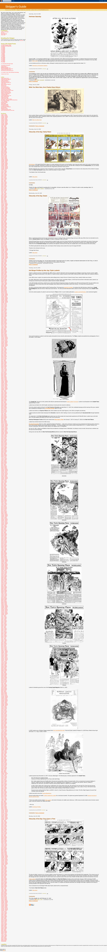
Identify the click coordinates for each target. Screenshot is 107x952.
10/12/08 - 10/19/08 (4, 249)
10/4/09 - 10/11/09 (4, 293)
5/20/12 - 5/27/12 (4, 408)
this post (21, 40)
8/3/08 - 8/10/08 (3, 240)
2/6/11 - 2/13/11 (3, 351)
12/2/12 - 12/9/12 (4, 430)
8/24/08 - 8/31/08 (4, 243)
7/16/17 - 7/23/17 (4, 639)
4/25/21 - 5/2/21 (3, 789)
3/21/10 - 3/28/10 (4, 313)
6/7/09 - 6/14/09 (3, 278)
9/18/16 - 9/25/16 (4, 602)
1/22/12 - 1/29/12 (4, 393)
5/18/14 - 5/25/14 (4, 496)
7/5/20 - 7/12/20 (3, 770)
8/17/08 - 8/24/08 (4, 242)
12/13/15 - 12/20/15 (4, 567)
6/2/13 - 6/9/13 (3, 453)
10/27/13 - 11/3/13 (4, 471)
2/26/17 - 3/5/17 (3, 622)
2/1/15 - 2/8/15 (3, 528)
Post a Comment (33, 81)
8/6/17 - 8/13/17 (3, 642)
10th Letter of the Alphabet (5, 87)
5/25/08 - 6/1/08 (3, 231)
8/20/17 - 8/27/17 (4, 644)
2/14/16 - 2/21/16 (4, 575)
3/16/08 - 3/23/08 (4, 223)
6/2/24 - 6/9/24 (3, 929)
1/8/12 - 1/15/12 (3, 391)
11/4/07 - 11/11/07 (4, 206)
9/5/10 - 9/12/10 (3, 333)
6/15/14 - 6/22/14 (4, 500)
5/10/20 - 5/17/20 (4, 763)
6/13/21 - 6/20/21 (4, 795)
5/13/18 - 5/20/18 (4, 677)
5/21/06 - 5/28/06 (4, 143)
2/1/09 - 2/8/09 (3, 263)
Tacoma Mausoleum (46, 793)
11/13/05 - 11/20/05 (4, 119)
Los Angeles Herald (49, 408)
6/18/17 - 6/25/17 (4, 636)
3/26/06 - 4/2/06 (3, 136)
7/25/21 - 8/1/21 (3, 800)
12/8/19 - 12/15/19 (4, 747)
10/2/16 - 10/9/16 (4, 604)
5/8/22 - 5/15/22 (3, 836)
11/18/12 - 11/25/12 (4, 428)
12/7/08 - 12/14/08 (4, 256)
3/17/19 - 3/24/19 (4, 715)
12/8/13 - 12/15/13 (4, 476)
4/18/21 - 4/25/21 (4, 788)
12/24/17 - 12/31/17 (4, 659)
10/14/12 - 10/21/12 (4, 424)
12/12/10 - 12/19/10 (4, 344)
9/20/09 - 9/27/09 (4, 291)
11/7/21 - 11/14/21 (4, 813)
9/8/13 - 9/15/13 (3, 465)
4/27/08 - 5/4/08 (3, 228)
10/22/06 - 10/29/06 (4, 160)
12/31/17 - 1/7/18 (4, 660)
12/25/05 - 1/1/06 (4, 125)
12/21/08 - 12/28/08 (4, 257)
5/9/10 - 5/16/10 (3, 318)
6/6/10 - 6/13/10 (3, 322)
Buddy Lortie (39, 899)
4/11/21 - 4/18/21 (4, 787)
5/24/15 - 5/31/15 (4, 542)
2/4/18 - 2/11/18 (3, 665)
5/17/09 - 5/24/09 (4, 276)
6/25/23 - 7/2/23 (3, 887)
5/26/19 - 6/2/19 (3, 724)
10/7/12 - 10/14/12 (4, 423)
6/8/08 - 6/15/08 (3, 233)
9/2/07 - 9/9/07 (3, 198)
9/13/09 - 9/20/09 (4, 290)
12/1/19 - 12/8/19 (4, 746)
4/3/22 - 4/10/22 (3, 831)
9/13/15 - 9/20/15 (4, 556)
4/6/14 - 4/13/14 (3, 491)
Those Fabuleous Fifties (5, 100)
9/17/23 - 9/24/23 (4, 897)
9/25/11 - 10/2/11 (4, 378)
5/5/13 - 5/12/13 (3, 449)
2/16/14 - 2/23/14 (4, 485)
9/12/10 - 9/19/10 (4, 334)
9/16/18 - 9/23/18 (4, 692)
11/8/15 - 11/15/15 (4, 563)
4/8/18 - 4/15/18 (3, 672)
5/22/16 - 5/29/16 (4, 587)
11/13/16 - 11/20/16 (4, 609)
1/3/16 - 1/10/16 (3, 570)
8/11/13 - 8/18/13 (4, 461)
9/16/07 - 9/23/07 (4, 200)
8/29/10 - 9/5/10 (3, 332)
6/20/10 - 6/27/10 (4, 323)
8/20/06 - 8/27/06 (4, 152)
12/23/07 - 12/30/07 (4, 212)
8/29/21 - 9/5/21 (3, 804)
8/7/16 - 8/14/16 (3, 597)
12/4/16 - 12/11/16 (4, 612)
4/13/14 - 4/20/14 (4, 492)
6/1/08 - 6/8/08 (3, 232)
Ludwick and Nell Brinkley (80, 291)
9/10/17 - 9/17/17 (4, 646)
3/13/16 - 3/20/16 (4, 579)
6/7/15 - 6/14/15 (3, 544)
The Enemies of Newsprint (5, 65)
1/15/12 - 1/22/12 (4, 392)
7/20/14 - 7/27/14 (4, 504)
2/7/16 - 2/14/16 (3, 574)
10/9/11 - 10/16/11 (4, 380)
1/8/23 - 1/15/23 (3, 866)
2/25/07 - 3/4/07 (3, 176)
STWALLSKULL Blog (4, 98)
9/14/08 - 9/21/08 (4, 245)
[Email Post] (47, 68)
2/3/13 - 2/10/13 (3, 438)
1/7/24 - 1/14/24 (3, 911)
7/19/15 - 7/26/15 (4, 549)
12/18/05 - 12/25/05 (4, 124)
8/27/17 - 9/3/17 (3, 645)
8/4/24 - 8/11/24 (3, 937)
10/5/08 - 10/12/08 (4, 248)
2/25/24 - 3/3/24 (3, 917)
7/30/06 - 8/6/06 (3, 150)
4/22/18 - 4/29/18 (4, 674)
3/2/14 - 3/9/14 (3, 487)
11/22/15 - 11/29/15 (4, 565)
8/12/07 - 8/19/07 (4, 196)
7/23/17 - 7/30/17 (4, 640)
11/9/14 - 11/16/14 (4, 518)
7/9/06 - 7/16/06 (3, 147)
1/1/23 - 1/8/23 (3, 865)
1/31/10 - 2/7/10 (3, 307)
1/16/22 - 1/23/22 (4, 822)
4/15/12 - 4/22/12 (4, 403)
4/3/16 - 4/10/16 (3, 581)
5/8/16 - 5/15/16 (3, 586)
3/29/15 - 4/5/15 (3, 535)
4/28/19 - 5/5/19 (3, 720)
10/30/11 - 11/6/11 (4, 382)
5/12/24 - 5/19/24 (4, 927)
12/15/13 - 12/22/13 (4, 477)
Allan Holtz (3, 34)
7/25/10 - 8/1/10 (3, 328)
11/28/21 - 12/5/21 (4, 816)
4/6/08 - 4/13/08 (3, 225)
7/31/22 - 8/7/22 (3, 846)
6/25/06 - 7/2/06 (3, 145)
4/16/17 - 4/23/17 (4, 628)
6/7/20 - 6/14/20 (3, 766)
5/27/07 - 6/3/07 (3, 187)
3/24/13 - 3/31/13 (4, 444)
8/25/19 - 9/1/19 (3, 735)
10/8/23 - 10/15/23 (4, 900)
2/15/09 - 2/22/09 (4, 264)
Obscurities (34, 176)
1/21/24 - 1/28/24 (4, 913)
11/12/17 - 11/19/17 (4, 654)
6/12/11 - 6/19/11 (4, 365)
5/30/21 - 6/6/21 (3, 793)
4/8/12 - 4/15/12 (3, 402)
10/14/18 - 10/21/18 (4, 696)
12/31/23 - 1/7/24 (4, 910)
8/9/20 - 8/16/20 (3, 771)
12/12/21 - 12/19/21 (4, 817)
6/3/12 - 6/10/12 (3, 409)
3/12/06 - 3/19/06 (4, 134)
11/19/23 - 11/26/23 (4, 905)
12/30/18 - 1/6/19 (4, 705)
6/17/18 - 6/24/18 (4, 681)
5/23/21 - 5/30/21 (4, 792)
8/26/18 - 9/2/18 (3, 690)
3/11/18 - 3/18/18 (4, 669)
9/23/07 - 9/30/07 (4, 201)
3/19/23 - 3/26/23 (4, 875)
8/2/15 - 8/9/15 (3, 551)
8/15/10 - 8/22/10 (4, 330)
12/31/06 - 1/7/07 (4, 169)
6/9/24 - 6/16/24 (3, 930)
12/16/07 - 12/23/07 (4, 211)
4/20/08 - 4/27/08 (4, 227)
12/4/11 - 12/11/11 (4, 387)
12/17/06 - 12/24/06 (4, 167)
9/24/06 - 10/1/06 (4, 157)
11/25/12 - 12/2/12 (4, 429)
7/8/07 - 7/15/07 (3, 192)
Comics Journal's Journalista (6, 89)
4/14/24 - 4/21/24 (4, 923)
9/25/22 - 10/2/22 (4, 853)
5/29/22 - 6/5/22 (3, 838)
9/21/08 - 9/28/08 (4, 246)
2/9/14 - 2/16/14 (3, 484)
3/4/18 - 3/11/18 (3, 668)
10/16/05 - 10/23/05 (4, 116)
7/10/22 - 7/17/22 (4, 843)
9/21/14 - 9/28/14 (4, 512)
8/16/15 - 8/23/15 (4, 553)
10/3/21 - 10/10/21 (4, 809)
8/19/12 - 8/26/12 (4, 417)
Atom (4, 950)
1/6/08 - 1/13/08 (3, 214)
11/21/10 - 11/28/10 (4, 342)
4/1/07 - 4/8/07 (3, 180)
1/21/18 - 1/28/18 (4, 663)
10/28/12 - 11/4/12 (4, 426)
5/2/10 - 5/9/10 (3, 317)
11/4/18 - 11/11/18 (4, 698)
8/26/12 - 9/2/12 (3, 418)
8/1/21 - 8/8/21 (3, 801)
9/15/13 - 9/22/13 (4, 466)
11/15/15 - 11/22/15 (4, 564)
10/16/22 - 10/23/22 (4, 856)
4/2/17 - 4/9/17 (3, 626)
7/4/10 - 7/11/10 (3, 325)
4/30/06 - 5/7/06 (3, 140)
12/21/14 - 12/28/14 (4, 523)
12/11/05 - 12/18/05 (4, 123)
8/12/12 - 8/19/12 (4, 416)
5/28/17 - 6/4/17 (3, 633)
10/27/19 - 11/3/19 (4, 742)
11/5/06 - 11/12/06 (4, 162)
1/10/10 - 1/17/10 (4, 304)
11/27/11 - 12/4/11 (4, 386)
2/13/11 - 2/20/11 (4, 352)
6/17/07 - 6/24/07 (4, 190)
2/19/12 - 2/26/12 (4, 396)
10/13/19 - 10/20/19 (4, 740)
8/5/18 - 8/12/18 (3, 687)
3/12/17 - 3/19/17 (4, 624)
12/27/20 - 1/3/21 (4, 774)
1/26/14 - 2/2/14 (3, 482)
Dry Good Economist (34, 424)
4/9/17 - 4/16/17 (3, 627)
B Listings (3, 47)
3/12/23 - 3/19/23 (4, 874)
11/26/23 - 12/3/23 (4, 906)
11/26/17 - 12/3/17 (4, 656)
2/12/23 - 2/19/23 (4, 870)
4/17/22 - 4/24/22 (4, 833)
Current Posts (3, 941)
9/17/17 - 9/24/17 (4, 647)
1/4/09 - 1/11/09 (3, 259)
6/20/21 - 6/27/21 (4, 796)
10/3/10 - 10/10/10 (4, 336)
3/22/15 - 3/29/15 (4, 534)
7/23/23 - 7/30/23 (4, 890)
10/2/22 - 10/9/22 (4, 854)
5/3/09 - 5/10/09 (3, 274)
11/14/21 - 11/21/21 (4, 814)
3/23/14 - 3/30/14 (4, 489)
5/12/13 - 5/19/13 (4, 450)
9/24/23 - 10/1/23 (4, 898)
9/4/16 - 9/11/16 (3, 600)
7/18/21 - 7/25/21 (4, 799)
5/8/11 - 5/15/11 (3, 361)
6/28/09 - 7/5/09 (3, 281)
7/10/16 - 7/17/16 (4, 593)
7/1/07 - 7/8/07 (3, 191)
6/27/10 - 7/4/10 (3, 324)
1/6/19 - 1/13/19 (3, 706)
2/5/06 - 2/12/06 (3, 130)
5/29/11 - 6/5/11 (3, 363)
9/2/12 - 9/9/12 (3, 419)
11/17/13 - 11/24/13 (4, 474)
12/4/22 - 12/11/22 (4, 862)
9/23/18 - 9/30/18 (4, 693)
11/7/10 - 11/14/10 (4, 340)
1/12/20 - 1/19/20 (4, 751)
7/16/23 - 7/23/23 (4, 889)
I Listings (3, 53)
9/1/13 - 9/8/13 (3, 464)
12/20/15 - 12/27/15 (4, 568)
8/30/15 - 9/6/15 (3, 554)
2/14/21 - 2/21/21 (4, 780)
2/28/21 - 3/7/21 (3, 782)
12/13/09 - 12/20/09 (4, 301)
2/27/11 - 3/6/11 (3, 354)
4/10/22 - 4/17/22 (4, 832)
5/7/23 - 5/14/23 (3, 881)
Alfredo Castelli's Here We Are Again (7, 90)
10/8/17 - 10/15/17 (4, 650)
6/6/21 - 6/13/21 (3, 794)
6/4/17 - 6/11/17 (3, 634)
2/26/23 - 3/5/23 (3, 872)
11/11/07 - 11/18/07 (4, 207)
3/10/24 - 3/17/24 (4, 919)
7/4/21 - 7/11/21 (3, 797)
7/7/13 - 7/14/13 (3, 457)
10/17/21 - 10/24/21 (4, 810)
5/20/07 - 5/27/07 (4, 186)
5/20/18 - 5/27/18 (4, 678)
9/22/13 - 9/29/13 (4, 467)
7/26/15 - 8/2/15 (3, 550)
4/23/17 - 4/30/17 (4, 629)
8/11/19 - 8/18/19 (4, 733)
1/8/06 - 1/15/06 (3, 126)
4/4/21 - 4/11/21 (3, 786)
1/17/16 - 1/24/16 (4, 572)
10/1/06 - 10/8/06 (4, 158)
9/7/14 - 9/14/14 (3, 510)
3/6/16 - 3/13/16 (3, 578)
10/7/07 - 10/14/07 (4, 203)
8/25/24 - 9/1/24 (3, 940)
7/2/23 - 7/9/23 (3, 888)
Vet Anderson (32, 164)
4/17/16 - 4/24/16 (4, 583)
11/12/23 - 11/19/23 (4, 904)
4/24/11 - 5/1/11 (3, 359)
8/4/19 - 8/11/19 (3, 732)
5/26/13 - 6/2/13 (3, 452)
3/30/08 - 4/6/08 (3, 224)
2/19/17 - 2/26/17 (4, 621)
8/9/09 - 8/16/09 (3, 286)
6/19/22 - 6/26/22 (4, 841)
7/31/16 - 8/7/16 (3, 596)
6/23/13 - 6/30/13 (4, 455)
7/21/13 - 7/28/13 (4, 459)
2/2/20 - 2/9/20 (3, 754)
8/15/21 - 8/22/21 (4, 803)
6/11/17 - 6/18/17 (4, 635)
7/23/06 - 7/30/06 (4, 149)
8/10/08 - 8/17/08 (4, 241)
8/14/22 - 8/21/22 (4, 848)
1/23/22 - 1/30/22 (4, 823)
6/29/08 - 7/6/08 (3, 236)
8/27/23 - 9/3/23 (3, 895)
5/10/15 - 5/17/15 (4, 540)
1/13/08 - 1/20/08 (4, 215)
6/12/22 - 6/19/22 (4, 840)
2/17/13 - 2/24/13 (4, 440)
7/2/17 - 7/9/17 (3, 638)
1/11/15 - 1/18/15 (4, 526)
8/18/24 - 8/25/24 (4, 939)
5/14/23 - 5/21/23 (4, 882)
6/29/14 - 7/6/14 (3, 501)
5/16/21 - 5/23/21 (4, 791)
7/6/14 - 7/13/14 (3, 502)
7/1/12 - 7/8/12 (3, 413)
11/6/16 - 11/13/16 (4, 608)
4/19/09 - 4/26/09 (4, 272)
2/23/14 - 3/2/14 (3, 486)
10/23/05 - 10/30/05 (4, 117)
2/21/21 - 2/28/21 (4, 781)
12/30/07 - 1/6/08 (4, 213)
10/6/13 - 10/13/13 (4, 468)
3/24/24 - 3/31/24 (4, 921)
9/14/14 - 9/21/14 (4, 511)
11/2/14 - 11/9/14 (4, 517)
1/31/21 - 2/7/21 (3, 778)
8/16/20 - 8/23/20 (4, 772)
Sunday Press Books (4, 97)
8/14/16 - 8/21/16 (4, 598)
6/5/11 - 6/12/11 (3, 364)
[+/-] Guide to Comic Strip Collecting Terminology (10, 72)
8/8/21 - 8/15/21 (3, 802)
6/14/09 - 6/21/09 (4, 279)
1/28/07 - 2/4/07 (3, 172)
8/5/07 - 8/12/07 (3, 195)
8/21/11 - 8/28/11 (4, 374)
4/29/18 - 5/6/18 (3, 675)
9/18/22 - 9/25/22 (4, 852)
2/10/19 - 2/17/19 (4, 711)
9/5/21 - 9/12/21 (3, 805)
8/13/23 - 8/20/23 (4, 893)
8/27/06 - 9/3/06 (3, 153)
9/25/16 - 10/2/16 (4, 603)
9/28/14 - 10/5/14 (4, 513)
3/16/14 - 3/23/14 (4, 488)
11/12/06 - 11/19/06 (4, 163)
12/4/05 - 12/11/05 (4, 122)
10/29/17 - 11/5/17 (4, 652)
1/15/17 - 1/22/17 (4, 617)
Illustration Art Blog (4, 102)
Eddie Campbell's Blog (5, 96)
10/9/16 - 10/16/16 (4, 605)
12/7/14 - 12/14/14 (4, 521)
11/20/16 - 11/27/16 (4, 610)
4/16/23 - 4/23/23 (4, 878)
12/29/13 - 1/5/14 (4, 479)
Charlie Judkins (40, 188)
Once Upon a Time (59, 419)
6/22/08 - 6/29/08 (4, 235)
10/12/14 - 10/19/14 (4, 514)
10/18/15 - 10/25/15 (4, 560)
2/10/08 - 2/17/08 (4, 218)
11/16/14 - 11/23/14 (4, 519)
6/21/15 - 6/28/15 (4, 546)
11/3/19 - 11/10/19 (4, 743)
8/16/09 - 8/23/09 (4, 287)
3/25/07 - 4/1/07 (3, 179)
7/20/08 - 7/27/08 (4, 238)
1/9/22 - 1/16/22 (3, 821)
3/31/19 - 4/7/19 (3, 717)
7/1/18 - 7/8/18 (3, 683)
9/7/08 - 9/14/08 (3, 244)
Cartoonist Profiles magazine (6, 79)
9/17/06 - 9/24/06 (4, 156)
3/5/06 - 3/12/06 (3, 133)
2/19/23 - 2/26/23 (4, 871)
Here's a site (35, 61)
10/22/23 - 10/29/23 (4, 902)
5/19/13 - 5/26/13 (4, 451)
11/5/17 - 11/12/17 (4, 653)
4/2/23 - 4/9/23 (3, 876)
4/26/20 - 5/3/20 (3, 761)
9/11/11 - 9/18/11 (4, 376)
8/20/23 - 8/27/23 (4, 894)
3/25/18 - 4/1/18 (3, 671)
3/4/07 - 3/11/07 (3, 177)
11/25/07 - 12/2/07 (4, 209)
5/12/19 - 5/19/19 (4, 722)
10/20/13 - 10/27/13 (4, 470)
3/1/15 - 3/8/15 (3, 532)
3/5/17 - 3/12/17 (3, 623)
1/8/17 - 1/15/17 (3, 616)
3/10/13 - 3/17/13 (4, 442)
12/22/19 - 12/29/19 (4, 749)
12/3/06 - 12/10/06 (4, 165)
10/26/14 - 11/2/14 (4, 516)
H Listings (3, 52)
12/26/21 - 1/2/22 (4, 819)
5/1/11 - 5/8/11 (3, 360)
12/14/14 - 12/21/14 (4, 522)
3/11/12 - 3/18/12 (4, 399)
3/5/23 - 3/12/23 (3, 873)
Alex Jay (2, 32)
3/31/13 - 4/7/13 (3, 445)
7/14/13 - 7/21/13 (4, 458)
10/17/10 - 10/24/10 (4, 337)
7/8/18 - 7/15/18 (3, 684)
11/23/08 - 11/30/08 (4, 254)
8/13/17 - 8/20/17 (4, 643)
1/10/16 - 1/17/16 (4, 571)
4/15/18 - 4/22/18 (4, 673)
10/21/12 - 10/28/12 (4, 425)
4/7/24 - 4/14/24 (3, 922)
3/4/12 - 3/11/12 (3, 398)
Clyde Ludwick (48, 800)
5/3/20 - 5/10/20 (3, 762)
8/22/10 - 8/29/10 (4, 331)
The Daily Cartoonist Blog (5, 88)
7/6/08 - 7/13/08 (3, 237)
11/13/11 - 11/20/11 (4, 384)
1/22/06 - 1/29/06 (4, 128)
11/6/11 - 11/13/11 (4, 383)
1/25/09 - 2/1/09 (3, 262)
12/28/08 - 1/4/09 (4, 258)
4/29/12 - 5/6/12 (3, 405)
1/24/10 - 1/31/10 (4, 306)
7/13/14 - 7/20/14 (4, 503)
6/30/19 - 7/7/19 (3, 728)
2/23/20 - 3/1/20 (3, 757)
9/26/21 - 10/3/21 (4, 808)
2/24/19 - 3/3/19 (3, 712)
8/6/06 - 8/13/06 (3, 151)
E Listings (3, 49)
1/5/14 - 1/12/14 (3, 480)
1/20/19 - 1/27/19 (4, 708)
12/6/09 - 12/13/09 (4, 300)
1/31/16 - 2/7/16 (3, 573)
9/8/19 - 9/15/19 (3, 737)
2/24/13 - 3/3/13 (3, 441)
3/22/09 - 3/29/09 (4, 269)
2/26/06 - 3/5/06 (3, 132)
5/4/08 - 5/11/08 (3, 229)
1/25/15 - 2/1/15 (3, 527)
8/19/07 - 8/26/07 (4, 197)
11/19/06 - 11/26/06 (4, 164)
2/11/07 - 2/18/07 (4, 174)
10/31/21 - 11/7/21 (4, 812)
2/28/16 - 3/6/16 (3, 577)
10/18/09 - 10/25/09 (4, 295)
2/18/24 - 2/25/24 (4, 916)
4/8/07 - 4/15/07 (3, 181)
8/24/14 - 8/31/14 (4, 508)
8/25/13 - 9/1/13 (3, 463)
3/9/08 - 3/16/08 (3, 222)
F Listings (3, 50)
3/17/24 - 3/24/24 (4, 920)
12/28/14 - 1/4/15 (4, 524)
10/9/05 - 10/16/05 (4, 115)
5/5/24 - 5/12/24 (3, 926)
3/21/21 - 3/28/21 (4, 784)
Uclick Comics (3, 83)
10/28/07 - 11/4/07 (4, 205)
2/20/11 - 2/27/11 (4, 353)
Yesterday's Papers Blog (5, 93)
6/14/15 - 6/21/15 (4, 545)
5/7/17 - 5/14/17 (3, 631)
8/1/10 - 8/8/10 (3, 329)
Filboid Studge (3, 103)
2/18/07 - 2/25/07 (4, 175)
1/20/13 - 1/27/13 (4, 436)
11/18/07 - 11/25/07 (4, 208)
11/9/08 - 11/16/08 (4, 252)
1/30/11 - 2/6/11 (3, 350)
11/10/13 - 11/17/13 (4, 473)
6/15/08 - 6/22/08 (4, 234)
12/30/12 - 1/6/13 (4, 434)
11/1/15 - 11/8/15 (4, 562)
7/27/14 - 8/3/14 (3, 505)
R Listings (3, 61)
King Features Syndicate (5, 81)
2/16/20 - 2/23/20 (4, 756)
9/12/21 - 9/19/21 (4, 806)
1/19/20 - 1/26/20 (4, 752)
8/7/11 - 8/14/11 (3, 372)
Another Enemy (3, 66)
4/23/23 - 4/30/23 (4, 879)
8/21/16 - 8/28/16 (4, 599)
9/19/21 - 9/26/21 (4, 807)
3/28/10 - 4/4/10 (3, 314)
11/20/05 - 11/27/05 (4, 120)
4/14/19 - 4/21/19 (4, 718)
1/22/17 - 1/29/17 (4, 618)
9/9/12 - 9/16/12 (3, 420)
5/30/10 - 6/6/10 (3, 321)
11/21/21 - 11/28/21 (4, 815)
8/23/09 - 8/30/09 (4, 288)
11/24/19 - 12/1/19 (4, 745)
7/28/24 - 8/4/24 (3, 936)
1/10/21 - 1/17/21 (4, 776)
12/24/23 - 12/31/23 (4, 909)
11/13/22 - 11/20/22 (4, 859)
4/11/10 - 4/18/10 (4, 315)
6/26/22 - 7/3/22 (3, 842)
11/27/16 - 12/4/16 (4, 611)
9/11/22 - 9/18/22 (4, 851)
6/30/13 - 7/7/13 (3, 456)
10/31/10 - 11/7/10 (4, 339)
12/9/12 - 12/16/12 (4, 431)
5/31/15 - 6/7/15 (3, 543)
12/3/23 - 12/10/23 (4, 907)
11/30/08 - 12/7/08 (4, 255)
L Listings (3, 56)
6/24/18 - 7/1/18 (3, 682)
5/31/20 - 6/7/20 (3, 765)
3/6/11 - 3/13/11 (3, 355)
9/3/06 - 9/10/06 (3, 154)
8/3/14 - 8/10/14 (3, 506)
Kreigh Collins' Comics (5, 78)
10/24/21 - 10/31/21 (4, 811)
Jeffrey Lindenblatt (4, 31)
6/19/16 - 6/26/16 (4, 591)
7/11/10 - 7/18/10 (4, 326)
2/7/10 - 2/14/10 (3, 308)
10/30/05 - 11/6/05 (4, 118)
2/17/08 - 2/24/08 (4, 219)
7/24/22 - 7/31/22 (4, 845)
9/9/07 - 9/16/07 (3, 199)
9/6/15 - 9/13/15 (3, 555)
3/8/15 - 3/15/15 (3, 533)
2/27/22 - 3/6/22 (3, 827)
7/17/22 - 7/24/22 (4, 844)
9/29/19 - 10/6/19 (4, 738)
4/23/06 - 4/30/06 (4, 139)
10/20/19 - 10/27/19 (4, 741)
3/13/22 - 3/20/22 (4, 829)
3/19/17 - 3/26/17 (4, 625)
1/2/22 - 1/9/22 (3, 820)
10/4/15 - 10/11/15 (4, 559)
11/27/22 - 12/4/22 (4, 861)
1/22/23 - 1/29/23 (4, 868)
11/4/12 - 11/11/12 (4, 427)
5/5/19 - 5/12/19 (3, 721)
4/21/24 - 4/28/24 (4, 924)
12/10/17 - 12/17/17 (4, 658)
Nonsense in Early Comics (5, 91)
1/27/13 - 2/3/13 (3, 437)
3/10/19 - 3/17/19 (4, 714)
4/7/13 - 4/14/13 (3, 446)
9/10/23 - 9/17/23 (4, 896)
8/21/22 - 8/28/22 (4, 849)
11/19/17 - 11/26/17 (4, 655)
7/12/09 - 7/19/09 (4, 283)
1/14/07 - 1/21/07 (4, 171)
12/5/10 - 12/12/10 (4, 343)
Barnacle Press (3, 85)
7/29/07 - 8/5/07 (3, 194)
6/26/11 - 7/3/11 (3, 367)
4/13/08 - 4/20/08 (4, 226)
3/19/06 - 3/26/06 (4, 135)
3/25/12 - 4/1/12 (3, 401)
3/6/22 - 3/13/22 (3, 828)
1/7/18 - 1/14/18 (3, 661)
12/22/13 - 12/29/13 (4, 478)
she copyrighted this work (59, 730)
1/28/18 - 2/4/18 (3, 664)
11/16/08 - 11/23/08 (4, 253)
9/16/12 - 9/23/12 (4, 421)
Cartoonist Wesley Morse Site (6, 95)
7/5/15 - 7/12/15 (3, 547)
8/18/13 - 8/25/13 (4, 462)
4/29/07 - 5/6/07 (3, 184)
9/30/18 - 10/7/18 (4, 694)
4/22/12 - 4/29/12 (4, 404)
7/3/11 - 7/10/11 (3, 368)
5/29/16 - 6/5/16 (3, 588)
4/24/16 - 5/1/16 (3, 584)
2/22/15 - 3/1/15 (3, 531)
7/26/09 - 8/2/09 (3, 284)
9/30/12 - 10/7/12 (4, 422)
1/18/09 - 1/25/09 (4, 261)
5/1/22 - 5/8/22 (3, 835)
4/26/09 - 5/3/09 (3, 273)
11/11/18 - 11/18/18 (4, 699)
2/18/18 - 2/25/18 (4, 666)
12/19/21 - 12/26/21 (4, 818)
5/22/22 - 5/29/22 (4, 837)
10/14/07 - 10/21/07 (4, 204)
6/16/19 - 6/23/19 (4, 726)
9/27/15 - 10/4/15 (4, 558)
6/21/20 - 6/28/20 (4, 768)
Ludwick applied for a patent (50, 795)
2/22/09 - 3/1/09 (3, 265)
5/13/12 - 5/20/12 (4, 407)
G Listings (3, 51)
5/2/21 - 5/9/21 (3, 790)
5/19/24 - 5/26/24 (4, 928)
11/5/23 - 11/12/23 (4, 903)
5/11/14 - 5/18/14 (4, 495)
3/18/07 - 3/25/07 (4, 178)
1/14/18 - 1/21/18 (4, 662)
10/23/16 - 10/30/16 (4, 606)
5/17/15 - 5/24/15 (4, 541)
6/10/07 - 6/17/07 (4, 189)
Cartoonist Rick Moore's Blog (6, 109)
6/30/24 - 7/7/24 (3, 933)
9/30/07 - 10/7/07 (4, 202)
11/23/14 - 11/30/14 (4, 520)
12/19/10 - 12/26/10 (4, 345)
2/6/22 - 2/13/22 (3, 824)
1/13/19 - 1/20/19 (4, 707)
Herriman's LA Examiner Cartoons (39, 65)
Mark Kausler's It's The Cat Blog (6, 99)
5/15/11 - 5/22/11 (4, 362)
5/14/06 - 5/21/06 (4, 142)
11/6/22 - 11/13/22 (4, 858)
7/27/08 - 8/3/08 (3, 239)
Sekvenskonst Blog (4, 94)
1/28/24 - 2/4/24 (3, 914)
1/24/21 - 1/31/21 (4, 777)
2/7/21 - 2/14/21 (3, 779)
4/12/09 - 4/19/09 (4, 271)
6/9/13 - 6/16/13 (3, 454)
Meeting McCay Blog (4, 104)
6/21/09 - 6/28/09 (4, 280)
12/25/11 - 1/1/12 (4, 389)
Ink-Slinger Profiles (36, 806)
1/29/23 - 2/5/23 (3, 869)
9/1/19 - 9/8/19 (3, 736)
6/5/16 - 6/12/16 (3, 589)
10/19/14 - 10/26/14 (4, 515)
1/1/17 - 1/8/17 (3, 615)
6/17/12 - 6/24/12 (4, 411)
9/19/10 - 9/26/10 (4, 335)
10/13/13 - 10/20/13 (4, 469)
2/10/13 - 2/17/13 (4, 439)
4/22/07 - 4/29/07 (4, 183)
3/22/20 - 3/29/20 (4, 760)
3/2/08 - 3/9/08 (3, 221)
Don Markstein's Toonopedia (6, 106)
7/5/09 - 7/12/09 (3, 282)
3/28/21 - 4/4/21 (3, 785)
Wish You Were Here (37, 119)
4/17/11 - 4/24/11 (4, 358)
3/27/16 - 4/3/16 (3, 580)
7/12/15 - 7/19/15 (4, 548)
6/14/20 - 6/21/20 (4, 767)
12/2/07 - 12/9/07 (4, 210)
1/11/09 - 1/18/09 (4, 260)
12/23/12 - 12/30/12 (4, 433)
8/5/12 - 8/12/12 (3, 415)
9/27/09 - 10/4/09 (4, 292)
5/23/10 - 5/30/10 (4, 320)
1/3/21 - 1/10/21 (3, 775)
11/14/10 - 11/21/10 (4, 341)
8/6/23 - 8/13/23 (3, 892)
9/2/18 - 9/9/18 (3, 691)
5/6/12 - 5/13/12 (3, 406)
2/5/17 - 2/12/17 (3, 619)
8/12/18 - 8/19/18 (4, 688)
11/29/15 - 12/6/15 (4, 566)
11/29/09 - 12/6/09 (4, 299)
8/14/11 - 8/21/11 (4, 373)
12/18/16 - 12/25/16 (4, 613)
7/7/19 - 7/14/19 (3, 729)
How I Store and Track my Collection (7, 70)
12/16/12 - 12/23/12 (4, 432)
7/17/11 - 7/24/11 (4, 369)
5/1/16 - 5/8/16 (3, 585)
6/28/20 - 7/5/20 (3, 769)
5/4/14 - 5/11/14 (3, 494)
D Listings (3, 48)
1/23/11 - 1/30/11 (4, 349)
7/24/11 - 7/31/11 (4, 370)
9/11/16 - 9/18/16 (4, 601)
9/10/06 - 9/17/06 (4, 155)
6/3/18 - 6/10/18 (3, 679)
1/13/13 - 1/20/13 (4, 435)
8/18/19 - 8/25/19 (4, 734)
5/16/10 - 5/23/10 (4, 319)
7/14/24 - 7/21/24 (4, 935)
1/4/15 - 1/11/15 (3, 525)
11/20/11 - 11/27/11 (4, 385)
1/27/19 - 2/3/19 (3, 709)
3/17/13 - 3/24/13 (4, 443)
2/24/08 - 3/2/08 (3, 220)
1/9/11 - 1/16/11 (3, 348)
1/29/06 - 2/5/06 (3, 129)
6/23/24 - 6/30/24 (4, 932)
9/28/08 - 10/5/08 (4, 247)
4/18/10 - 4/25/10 (4, 316)
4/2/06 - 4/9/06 (3, 137)
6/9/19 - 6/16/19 (3, 725)
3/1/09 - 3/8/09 (3, 266)
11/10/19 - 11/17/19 (4, 744)
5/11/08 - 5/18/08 (4, 230)
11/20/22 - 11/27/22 (4, 860)
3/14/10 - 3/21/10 (4, 312)
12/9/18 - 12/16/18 (4, 703)
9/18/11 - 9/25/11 (4, 377)
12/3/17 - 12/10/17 (4, 657)
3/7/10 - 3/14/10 (3, 311)
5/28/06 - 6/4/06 (3, 144)
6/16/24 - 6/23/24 (4, 931)
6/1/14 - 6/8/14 (3, 498)
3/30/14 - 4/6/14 (3, 490)
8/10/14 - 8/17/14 (4, 507)
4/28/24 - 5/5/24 (3, 925)
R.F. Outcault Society (4, 105)
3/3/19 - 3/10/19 (3, 713)
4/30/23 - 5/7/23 (3, 880)
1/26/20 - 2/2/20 (3, 753)
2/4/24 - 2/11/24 (3, 915)
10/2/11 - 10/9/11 (4, 379)
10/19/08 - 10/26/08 (4, 250)
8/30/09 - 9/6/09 (3, 289)
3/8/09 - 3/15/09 (3, 267)
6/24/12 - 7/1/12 (3, 412)
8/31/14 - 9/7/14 (3, 509)
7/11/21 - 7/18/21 (4, 798)
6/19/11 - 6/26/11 (4, 366)
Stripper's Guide (15, 6)
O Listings (3, 59)
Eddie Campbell (40, 80)
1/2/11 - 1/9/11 (3, 347)
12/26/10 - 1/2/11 (4, 346)
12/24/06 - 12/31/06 (4, 168)
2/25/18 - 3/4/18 (3, 667)
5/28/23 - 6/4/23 (3, 883)
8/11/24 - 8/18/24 (4, 938)
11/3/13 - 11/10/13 (4, 472)
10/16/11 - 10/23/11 (4, 381)
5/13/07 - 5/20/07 (4, 185)
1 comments (44, 68)
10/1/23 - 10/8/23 (4, 899)
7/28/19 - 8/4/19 (3, 731)
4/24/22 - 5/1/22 (3, 834)
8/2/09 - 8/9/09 (3, 285)
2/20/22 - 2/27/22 (4, 826)
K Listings (3, 55)
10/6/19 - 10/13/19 (4, 739)
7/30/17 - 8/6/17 (3, 641)
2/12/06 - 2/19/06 (4, 131)
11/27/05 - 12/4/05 (4, 121)
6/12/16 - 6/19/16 (4, 590)
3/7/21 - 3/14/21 (3, 783)
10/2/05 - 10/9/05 (4, 114)
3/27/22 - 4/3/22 (3, 830)
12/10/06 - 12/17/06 (4, 166)
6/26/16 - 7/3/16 (3, 592)
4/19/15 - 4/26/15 (4, 538)
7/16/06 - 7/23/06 (4, 148)
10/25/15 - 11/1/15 (4, 561)
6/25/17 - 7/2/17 (3, 637)
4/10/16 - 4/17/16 (4, 582)
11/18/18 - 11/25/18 (4, 700)
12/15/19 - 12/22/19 (4, 748)
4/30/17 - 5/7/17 (3, 630)
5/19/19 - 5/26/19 (4, 723)
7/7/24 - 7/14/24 (3, 934)
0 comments (44, 123)
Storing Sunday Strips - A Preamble (7, 68)
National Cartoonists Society (6, 92)
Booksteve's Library (4, 108)
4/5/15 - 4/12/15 (3, 536)
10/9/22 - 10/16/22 (4, 855)
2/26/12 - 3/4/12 (3, 397)
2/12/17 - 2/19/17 (4, 620)
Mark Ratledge (4, 33)
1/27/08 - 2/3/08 (3, 217)
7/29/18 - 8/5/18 (3, 686)
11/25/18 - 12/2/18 (4, 701)
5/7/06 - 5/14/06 (3, 141)
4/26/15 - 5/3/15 (3, 539)
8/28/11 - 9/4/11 (3, 375)
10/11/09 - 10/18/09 (4, 294)
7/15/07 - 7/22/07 (4, 193)
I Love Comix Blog (4, 101)
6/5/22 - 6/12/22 (3, 839)
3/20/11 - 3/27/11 (4, 356)
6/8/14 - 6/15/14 (3, 499)
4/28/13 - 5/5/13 (3, 448)
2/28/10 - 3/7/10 (3, 310)
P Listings (3, 60)
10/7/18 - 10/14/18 (4, 695)
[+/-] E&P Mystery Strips (6, 45)
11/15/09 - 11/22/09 (4, 297)
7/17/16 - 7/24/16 (4, 594)
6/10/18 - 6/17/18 (4, 680)
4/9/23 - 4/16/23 (3, 877)
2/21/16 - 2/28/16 (4, 576)
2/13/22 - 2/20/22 (4, 825)
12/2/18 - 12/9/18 (4, 702)
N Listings (3, 58)
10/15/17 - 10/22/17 (4, 651)
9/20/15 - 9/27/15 (4, 557)
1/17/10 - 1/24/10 (4, 305)
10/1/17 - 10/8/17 (4, 649)
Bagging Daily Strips (4, 67)
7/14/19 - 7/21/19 (4, 730)
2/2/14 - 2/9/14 (3, 483)
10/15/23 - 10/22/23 (4, 901)
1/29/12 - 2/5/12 (3, 394)
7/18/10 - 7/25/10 (4, 327)
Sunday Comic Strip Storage (6, 69)
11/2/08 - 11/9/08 (4, 251)
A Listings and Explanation (6, 46)
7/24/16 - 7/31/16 (4, 595)
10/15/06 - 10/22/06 (4, 159)
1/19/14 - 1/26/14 (4, 481)
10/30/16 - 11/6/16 (4, 607)
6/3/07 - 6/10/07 (3, 188)
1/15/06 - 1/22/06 (4, 127)
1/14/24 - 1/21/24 (4, 912)
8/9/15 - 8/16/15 (3, 552)
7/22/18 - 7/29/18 (4, 685)
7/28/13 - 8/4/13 (3, 460)
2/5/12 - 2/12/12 (3, 395)
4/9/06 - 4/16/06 (3, 138)
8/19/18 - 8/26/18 (4, 689)
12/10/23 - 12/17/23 (4, 908)
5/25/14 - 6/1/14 (3, 497)
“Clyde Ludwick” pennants (72, 401)
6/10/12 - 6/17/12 (4, 410)
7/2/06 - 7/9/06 (3, 146)
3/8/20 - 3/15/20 (3, 758)
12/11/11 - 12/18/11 (4, 388)
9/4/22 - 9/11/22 (3, 850)
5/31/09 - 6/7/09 (3, 277)
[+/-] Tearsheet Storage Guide (7, 63)
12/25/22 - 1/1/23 (4, 864)
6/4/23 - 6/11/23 (3, 884)
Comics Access (3, 86)
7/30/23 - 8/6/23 (3, 891)
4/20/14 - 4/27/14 (4, 493)
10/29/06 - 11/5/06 (4, 161)
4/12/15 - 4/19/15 (4, 537)
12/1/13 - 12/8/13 (4, 475)
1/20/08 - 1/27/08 (4, 216)
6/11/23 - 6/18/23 (4, 885)
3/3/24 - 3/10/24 (3, 918)
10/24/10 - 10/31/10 (4, 338)
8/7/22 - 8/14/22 (3, 847)
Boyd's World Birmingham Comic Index (7, 110)
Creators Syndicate (4, 80)
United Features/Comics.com (6, 82)
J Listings (3, 54)
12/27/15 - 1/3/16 (4, 569)
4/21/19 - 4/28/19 (4, 719)
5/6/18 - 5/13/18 (3, 676)
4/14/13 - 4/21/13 (4, 447)
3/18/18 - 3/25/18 (4, 670)
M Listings (3, 57)
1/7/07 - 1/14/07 (3, 170)
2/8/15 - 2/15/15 (3, 529)
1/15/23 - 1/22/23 (4, 867)
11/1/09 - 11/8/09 (4, 296)
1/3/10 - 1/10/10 (3, 303)
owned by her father (68, 287)
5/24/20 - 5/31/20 (4, 764)
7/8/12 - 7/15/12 (3, 414)
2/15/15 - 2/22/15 (4, 530)
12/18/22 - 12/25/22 (4, 863)
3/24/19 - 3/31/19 (4, 716)
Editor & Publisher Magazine (6, 84)
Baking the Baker (4, 107)
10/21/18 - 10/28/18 (4, 697)
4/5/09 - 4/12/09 (3, 270)
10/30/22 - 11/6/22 (4, 857)
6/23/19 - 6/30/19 (4, 727)
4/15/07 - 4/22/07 (4, 182)
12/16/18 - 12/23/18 (4, 704)
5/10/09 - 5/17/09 (4, 275)
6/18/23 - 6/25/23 (4, 886)
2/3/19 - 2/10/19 (3, 710)
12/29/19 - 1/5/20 (4, 750)
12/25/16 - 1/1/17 (4, 614)
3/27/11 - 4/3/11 (3, 357)
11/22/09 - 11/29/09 (4, 298)
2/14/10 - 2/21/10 (4, 309)
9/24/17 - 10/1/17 (4, 648)
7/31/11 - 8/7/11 (3, 371)
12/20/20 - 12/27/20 (4, 773)
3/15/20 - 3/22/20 (4, 759)
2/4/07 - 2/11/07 (3, 173)
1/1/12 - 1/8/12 (3, 390)
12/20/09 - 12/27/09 (4, 302)
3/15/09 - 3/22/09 (4, 268)
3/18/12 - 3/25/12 (4, 400)
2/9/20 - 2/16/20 (3, 755)
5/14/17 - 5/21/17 (4, 632)
